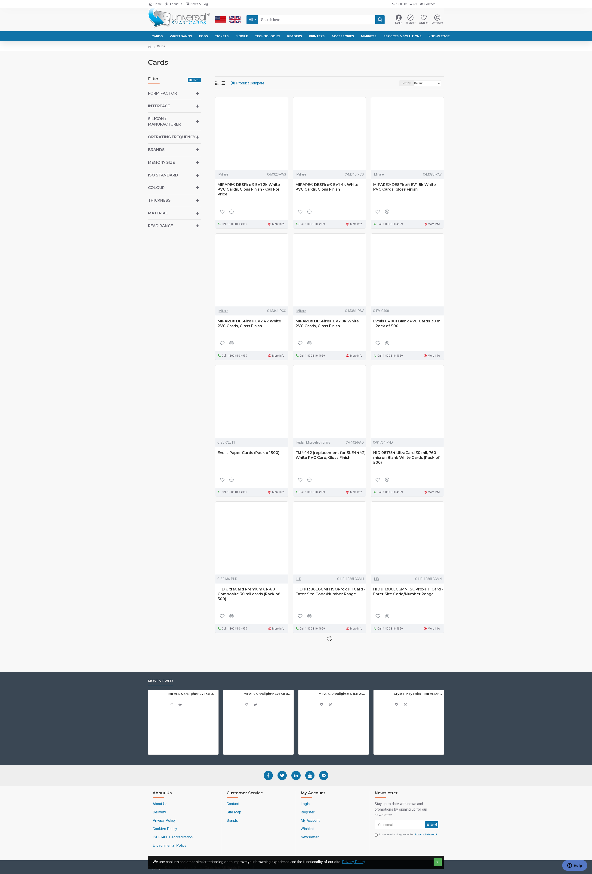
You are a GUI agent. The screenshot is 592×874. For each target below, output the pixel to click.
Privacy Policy (353, 862)
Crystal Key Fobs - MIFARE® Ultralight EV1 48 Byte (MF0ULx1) (418, 693)
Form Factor (162, 93)
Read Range (160, 226)
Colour (156, 187)
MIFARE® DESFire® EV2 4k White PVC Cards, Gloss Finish (249, 323)
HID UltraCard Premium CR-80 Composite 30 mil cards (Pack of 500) (249, 594)
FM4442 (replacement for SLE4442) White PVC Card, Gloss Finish (331, 455)
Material (158, 213)
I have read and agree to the (408, 834)
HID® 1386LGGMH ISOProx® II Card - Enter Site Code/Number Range (330, 591)
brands (156, 150)
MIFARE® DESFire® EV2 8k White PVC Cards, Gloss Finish (327, 323)
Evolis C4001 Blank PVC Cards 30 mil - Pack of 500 (407, 323)
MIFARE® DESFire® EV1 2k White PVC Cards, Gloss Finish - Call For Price (249, 189)
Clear (196, 80)
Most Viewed (160, 681)
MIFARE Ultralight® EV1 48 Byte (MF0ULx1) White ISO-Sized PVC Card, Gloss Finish (268, 693)
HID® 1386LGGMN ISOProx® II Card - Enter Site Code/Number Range (408, 591)
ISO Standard (163, 175)
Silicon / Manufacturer (164, 122)
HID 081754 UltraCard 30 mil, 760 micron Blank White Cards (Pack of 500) (406, 458)
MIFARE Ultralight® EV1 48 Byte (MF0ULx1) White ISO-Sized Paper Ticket (192, 693)
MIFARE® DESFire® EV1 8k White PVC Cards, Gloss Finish (404, 187)
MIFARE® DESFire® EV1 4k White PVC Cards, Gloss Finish (327, 187)
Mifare (223, 174)
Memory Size (161, 162)
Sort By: (406, 83)
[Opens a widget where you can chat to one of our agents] (574, 866)
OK (438, 862)
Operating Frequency (171, 137)
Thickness (159, 200)
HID (298, 579)
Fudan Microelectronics (313, 442)
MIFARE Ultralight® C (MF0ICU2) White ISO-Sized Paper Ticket (343, 693)
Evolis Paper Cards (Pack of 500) (248, 453)
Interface (159, 106)
